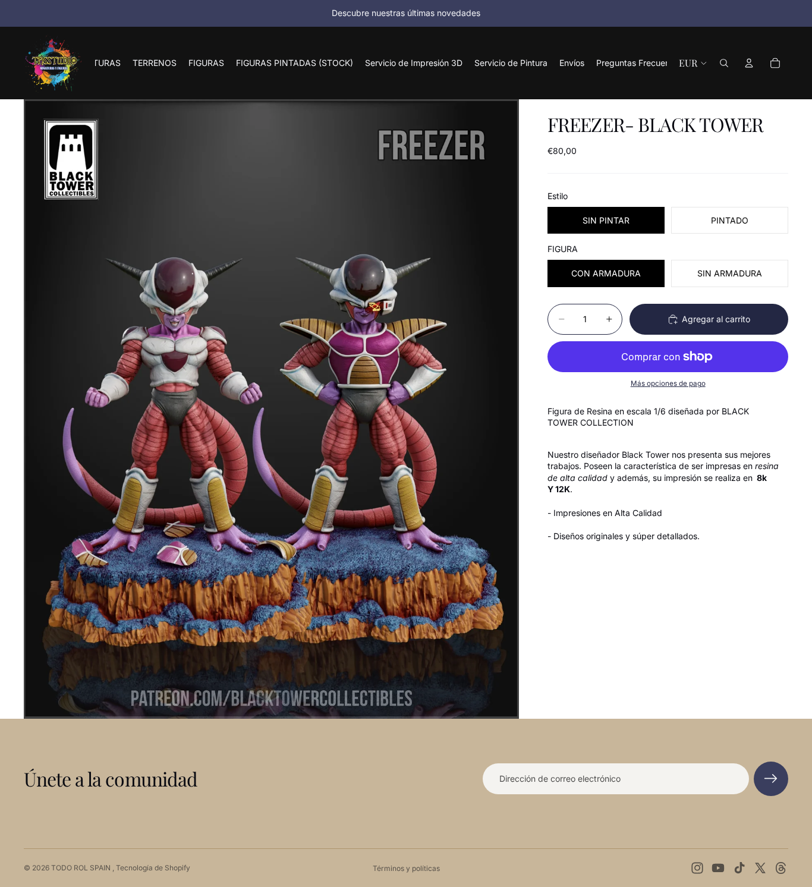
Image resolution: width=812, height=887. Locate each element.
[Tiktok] (739, 868)
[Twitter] (760, 868)
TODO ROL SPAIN (81, 867)
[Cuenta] (749, 63)
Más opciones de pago (668, 384)
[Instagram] (697, 868)
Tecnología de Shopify (153, 867)
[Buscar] (724, 63)
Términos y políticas (406, 868)
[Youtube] (718, 868)
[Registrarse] (771, 779)
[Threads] (781, 868)
